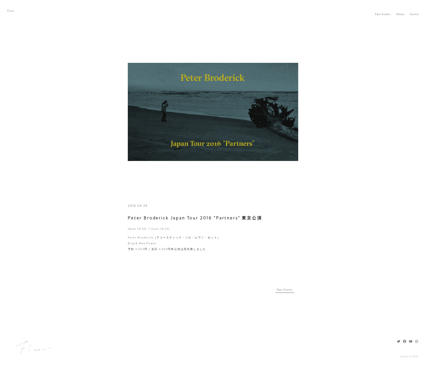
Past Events (383, 14)
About (400, 14)
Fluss (10, 10)
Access (414, 14)
